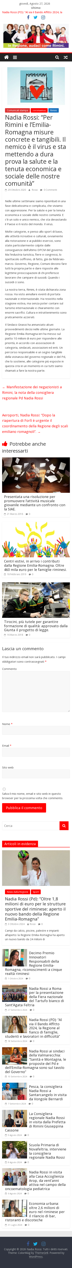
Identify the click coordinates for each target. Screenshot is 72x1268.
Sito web (8, 767)
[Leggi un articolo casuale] (65, 57)
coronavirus (39, 110)
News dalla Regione (17, 892)
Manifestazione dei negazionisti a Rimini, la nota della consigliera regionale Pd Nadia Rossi (32, 392)
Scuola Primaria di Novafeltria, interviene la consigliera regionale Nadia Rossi (47, 1151)
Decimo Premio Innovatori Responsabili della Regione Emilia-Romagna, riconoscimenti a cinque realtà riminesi (33, 963)
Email (6, 745)
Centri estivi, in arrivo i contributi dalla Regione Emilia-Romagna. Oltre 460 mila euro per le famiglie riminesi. (35, 565)
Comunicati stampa (17, 110)
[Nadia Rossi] (6, 57)
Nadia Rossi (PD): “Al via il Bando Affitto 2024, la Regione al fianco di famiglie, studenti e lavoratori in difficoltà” (33, 1027)
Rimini (53, 110)
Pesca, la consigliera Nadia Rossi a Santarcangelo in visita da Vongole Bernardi (48, 1092)
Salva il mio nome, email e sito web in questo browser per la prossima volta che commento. (32, 796)
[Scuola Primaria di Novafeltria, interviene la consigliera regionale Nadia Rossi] (14, 1143)
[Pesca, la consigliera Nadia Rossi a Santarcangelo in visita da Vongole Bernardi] (14, 1085)
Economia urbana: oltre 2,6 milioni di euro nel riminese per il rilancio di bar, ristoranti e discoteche (35, 1211)
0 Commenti (50, 189)
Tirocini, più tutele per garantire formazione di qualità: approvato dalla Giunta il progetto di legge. (36, 625)
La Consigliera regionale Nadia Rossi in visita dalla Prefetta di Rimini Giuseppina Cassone (35, 1121)
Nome (7, 724)
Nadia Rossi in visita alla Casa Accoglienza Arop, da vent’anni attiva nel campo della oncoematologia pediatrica (35, 1180)
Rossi (35, 189)
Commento (9, 669)
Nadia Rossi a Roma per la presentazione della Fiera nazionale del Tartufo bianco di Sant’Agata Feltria (34, 996)
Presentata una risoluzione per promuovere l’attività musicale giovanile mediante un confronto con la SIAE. (34, 502)
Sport (36, 892)
